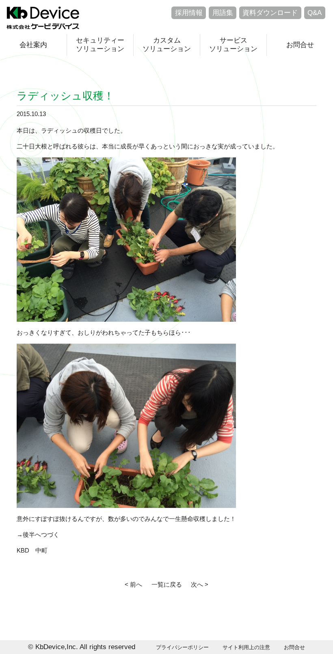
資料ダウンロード (270, 13)
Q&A (314, 13)
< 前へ (133, 584)
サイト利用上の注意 (246, 647)
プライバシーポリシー (182, 647)
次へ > (199, 584)
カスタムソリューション (167, 44)
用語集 (222, 13)
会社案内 (33, 45)
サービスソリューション (233, 44)
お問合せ (300, 45)
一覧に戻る (166, 584)
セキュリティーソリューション (100, 44)
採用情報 (189, 13)
